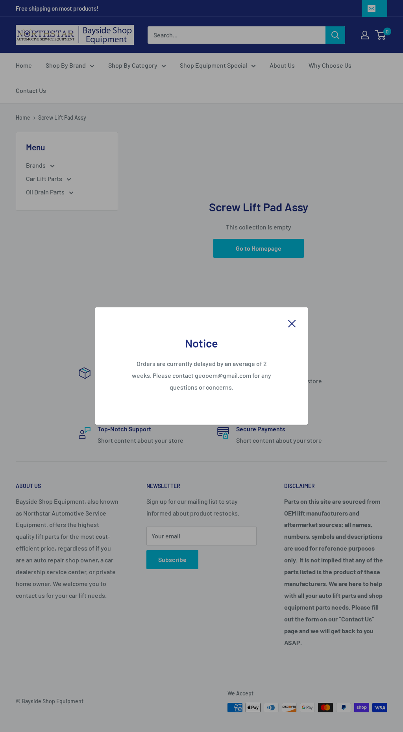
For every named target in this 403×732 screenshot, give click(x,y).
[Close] (292, 323)
